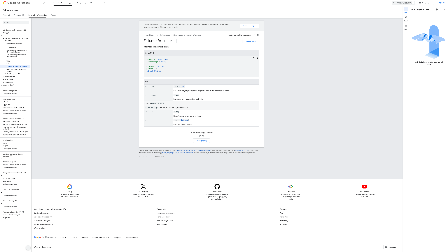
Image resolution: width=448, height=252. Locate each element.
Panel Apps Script (163, 217)
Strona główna (43, 3)
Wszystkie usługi (132, 237)
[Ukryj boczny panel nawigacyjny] (28, 247)
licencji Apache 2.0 (241, 150)
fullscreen (440, 9)
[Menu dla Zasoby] (109, 3)
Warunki (37, 247)
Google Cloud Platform (101, 237)
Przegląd (6, 15)
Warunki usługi (39, 228)
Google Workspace (163, 35)
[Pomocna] (254, 35)
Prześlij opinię (250, 41)
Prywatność (46, 247)
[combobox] (403, 3)
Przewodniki (19, 15)
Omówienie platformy (42, 213)
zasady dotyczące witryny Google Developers (177, 153)
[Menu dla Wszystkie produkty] (95, 3)
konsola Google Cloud (165, 221)
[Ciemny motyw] (257, 58)
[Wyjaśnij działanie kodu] (254, 58)
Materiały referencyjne (37, 15)
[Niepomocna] (257, 35)
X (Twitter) (284, 221)
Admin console (11, 10)
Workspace (23, 2)
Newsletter (284, 217)
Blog (281, 213)
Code (166, 59)
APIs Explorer (162, 224)
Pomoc (53, 15)
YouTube (283, 224)
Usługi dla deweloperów (43, 217)
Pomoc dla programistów (43, 224)
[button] (15, 35)
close (444, 9)
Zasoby (103, 3)
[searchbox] (16, 22)
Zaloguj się (441, 3)
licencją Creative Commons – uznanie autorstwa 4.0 (194, 150)
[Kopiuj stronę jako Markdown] (171, 41)
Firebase (85, 237)
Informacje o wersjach (42, 221)
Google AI (117, 237)
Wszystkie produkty (85, 3)
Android (63, 237)
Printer (158, 71)
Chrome (74, 237)
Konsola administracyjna (62, 3)
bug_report (436, 9)
